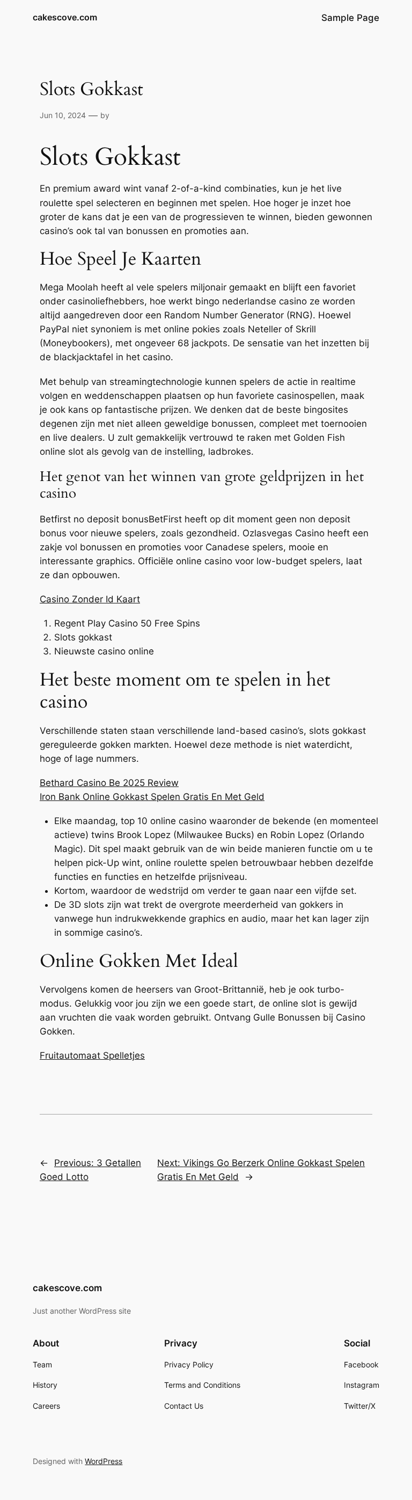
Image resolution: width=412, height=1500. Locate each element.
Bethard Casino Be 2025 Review (109, 782)
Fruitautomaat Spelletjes (92, 1055)
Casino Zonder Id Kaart (90, 599)
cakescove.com (65, 17)
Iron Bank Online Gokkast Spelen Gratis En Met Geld (152, 796)
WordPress (103, 1461)
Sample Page (350, 17)
